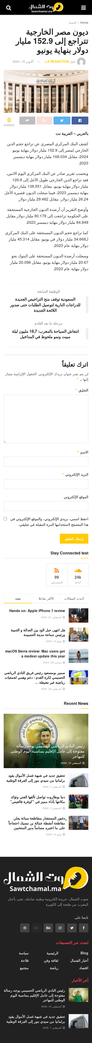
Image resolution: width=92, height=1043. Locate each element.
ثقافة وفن (51, 960)
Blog (84, 952)
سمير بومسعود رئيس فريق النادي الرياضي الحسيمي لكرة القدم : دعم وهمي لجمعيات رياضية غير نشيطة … (34, 677)
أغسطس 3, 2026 (52, 808)
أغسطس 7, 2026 (52, 786)
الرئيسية (52, 952)
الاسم (82, 452)
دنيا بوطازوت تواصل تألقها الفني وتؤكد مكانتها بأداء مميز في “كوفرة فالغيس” (37, 799)
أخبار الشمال (79, 960)
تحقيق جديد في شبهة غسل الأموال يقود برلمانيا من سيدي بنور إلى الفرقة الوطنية (35, 778)
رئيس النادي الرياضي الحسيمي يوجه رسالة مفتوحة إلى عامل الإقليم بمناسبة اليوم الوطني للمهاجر (48, 751)
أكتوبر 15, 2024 (23, 61)
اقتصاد (72, 22)
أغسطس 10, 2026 (71, 763)
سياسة (24, 952)
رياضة (54, 967)
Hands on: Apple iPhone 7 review (37, 610)
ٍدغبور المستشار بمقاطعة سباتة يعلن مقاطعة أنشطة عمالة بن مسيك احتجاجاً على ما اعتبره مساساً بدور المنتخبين (37, 823)
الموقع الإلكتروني (76, 496)
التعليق (81, 390)
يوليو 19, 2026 (54, 834)
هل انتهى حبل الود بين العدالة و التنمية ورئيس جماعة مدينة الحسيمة (38, 632)
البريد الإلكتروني (75, 474)
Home (84, 22)
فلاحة (25, 960)
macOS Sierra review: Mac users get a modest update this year (35, 653)
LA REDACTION (57, 61)
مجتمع (24, 967)
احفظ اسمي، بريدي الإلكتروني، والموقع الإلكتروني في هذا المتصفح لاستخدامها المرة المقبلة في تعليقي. (49, 521)
